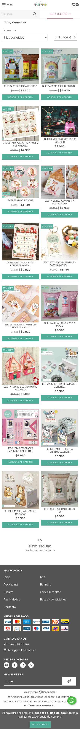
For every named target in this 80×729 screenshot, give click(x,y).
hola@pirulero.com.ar (22, 650)
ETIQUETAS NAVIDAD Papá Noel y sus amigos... (20, 144)
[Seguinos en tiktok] (23, 665)
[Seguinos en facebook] (14, 665)
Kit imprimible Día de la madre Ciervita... (59, 385)
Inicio (6, 22)
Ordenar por (9, 30)
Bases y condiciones (53, 599)
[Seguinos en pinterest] (31, 665)
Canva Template (50, 592)
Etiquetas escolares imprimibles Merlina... (20, 449)
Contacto (10, 607)
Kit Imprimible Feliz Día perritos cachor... (60, 450)
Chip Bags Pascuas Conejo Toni (59, 510)
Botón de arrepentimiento (40, 705)
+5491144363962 (18, 644)
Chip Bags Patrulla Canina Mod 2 (59, 324)
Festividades (12, 599)
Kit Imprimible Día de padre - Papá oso (20, 512)
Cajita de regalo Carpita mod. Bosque (59, 202)
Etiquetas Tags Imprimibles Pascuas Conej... (60, 264)
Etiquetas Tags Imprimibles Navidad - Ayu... (20, 326)
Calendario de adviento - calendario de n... (20, 264)
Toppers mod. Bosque (20, 200)
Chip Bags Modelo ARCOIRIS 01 (59, 86)
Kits (42, 577)
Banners (45, 584)
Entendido (40, 724)
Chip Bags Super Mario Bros (20, 86)
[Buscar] (34, 14)
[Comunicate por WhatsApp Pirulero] (71, 700)
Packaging (11, 584)
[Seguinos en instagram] (6, 665)
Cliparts (8, 592)
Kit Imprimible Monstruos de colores (59, 140)
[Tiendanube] (40, 693)
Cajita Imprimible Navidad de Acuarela (20, 388)
